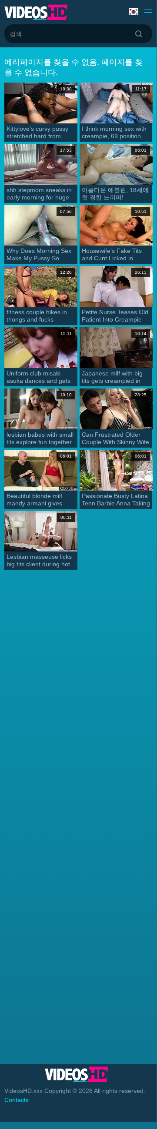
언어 (134, 12)
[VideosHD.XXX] (35, 12)
